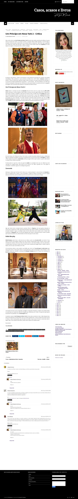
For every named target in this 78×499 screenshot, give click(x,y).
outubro (59, 259)
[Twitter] (73, 497)
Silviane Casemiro (11, 390)
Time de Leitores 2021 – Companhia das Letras (62, 288)
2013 (58, 314)
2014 (58, 312)
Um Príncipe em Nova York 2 (16, 30)
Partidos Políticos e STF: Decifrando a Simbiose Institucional (63, 330)
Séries (22, 23)
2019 (58, 305)
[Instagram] (60, 1)
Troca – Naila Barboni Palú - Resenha (63, 275)
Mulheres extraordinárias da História (63, 292)
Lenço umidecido (59, 331)
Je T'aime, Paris (11, 1)
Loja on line (11, 23)
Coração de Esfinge (59, 328)
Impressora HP (58, 332)
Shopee (26, 1)
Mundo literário (34, 23)
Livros (17, 23)
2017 (58, 308)
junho (59, 264)
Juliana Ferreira (10, 367)
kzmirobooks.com (12, 398)
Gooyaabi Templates (22, 497)
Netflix (30, 474)
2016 (58, 309)
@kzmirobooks (26, 398)
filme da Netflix (31, 477)
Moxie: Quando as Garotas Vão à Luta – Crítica (64, 283)
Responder (10, 375)
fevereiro (60, 300)
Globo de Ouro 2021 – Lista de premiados (63, 298)
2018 (58, 306)
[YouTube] (55, 1)
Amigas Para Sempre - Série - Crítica (63, 285)
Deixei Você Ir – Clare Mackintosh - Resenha (64, 280)
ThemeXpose (10, 497)
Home (5, 1)
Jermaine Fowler (46, 29)
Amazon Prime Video (15, 29)
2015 (58, 311)
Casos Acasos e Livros (15, 379)
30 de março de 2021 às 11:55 (46, 416)
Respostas (10, 377)
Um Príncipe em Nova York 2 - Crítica (12, 352)
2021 (58, 255)
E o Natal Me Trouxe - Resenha (64, 293)
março (59, 269)
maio (59, 266)
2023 (58, 252)
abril (59, 267)
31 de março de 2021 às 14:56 (46, 379)
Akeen (10, 29)
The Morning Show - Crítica (63, 277)
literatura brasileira (32, 481)
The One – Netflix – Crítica (63, 270)
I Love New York (19, 1)
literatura (30, 479)
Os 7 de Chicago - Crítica (62, 278)
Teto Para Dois (58, 326)
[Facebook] (58, 1)
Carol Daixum (10, 416)
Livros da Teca (43, 23)
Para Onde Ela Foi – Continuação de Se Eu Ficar (65, 195)
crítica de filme (29, 29)
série (30, 485)
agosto (59, 262)
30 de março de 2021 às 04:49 (46, 390)
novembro (60, 257)
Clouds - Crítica (60, 289)
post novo (8, 30)
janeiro (59, 302)
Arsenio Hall (23, 29)
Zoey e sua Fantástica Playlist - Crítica (64, 296)
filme (40, 29)
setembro (60, 260)
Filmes (26, 23)
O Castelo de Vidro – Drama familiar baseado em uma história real (66, 200)
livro (29, 483)
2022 (58, 253)
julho (59, 263)
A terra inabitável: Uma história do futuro (62, 334)
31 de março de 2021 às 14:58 (46, 429)
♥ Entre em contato (59, 357)
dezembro (60, 256)
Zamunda (30, 30)
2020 (58, 303)
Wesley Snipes (25, 30)
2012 (58, 315)
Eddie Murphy (35, 29)
